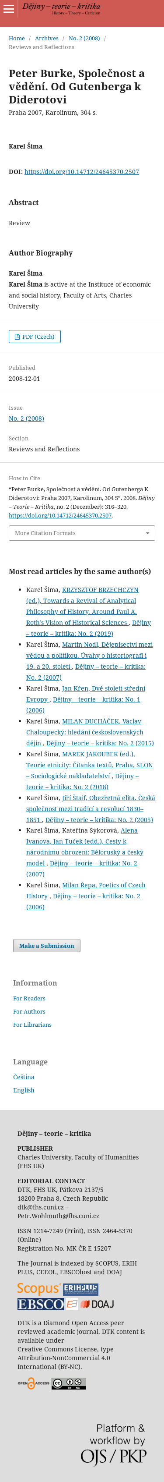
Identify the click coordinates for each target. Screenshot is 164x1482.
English (24, 1090)
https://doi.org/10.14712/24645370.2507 (81, 171)
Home (17, 38)
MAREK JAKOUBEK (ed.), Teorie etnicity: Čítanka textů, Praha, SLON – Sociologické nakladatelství (89, 765)
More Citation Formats (45, 533)
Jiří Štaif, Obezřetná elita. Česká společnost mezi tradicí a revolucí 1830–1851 (90, 809)
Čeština (24, 1077)
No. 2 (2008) (84, 38)
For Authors (29, 1011)
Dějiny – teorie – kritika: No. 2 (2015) (100, 743)
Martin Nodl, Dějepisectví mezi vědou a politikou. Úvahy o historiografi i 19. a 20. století (89, 655)
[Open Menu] (8, 9)
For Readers (29, 998)
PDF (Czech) (38, 336)
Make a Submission (46, 946)
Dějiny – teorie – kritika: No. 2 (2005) (99, 819)
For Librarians (32, 1024)
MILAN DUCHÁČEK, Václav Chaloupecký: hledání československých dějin (84, 732)
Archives (47, 38)
